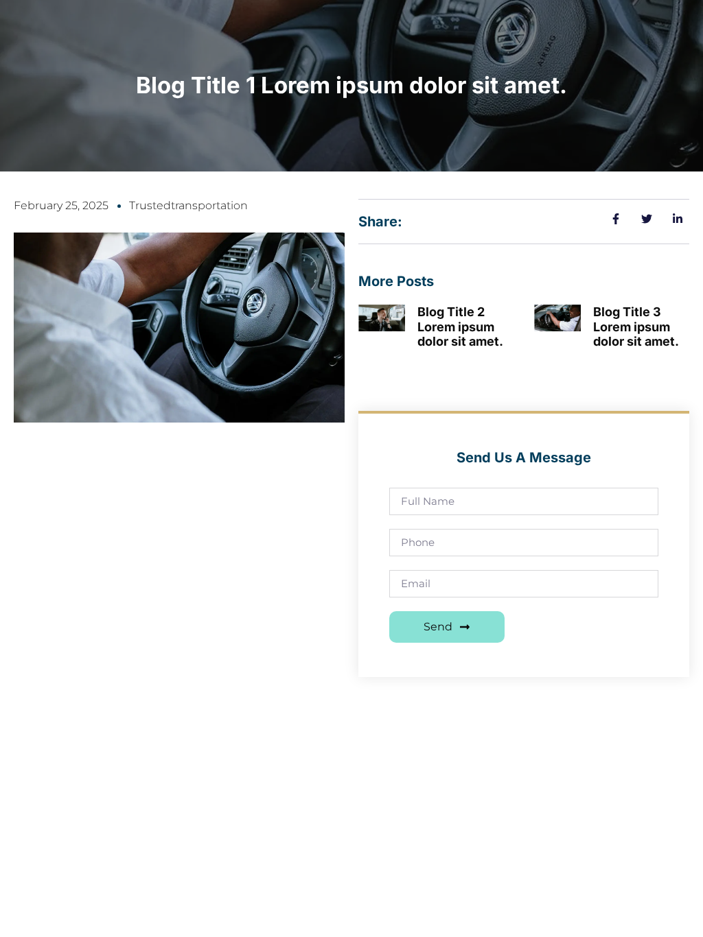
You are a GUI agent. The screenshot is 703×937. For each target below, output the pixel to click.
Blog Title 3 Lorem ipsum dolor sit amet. (636, 326)
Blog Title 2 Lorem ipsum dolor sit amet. (460, 326)
